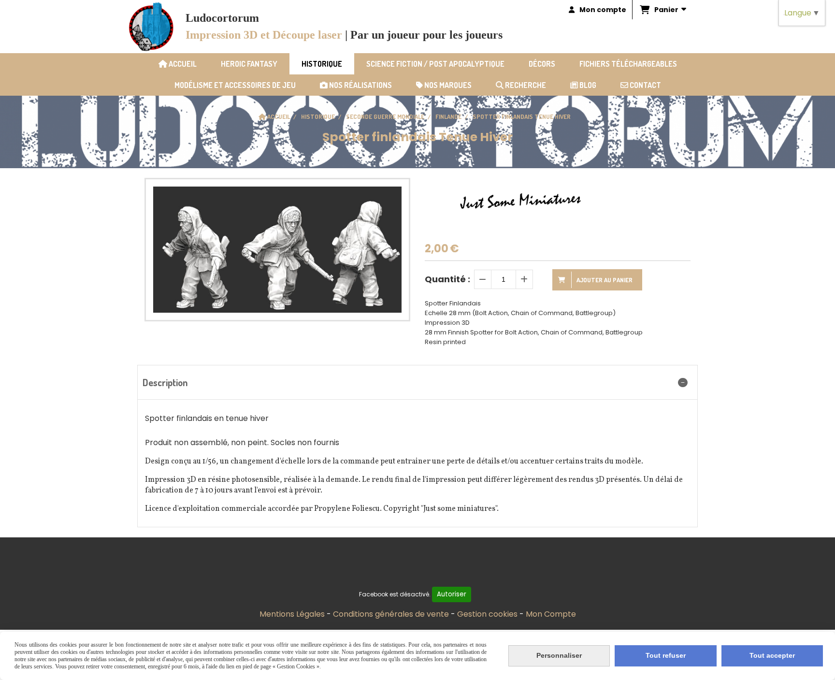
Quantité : (447, 279)
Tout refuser (666, 655)
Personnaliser (559, 655)
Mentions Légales (292, 614)
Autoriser (451, 594)
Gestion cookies (487, 614)
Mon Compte (551, 614)
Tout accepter (772, 655)
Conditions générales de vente (391, 614)
